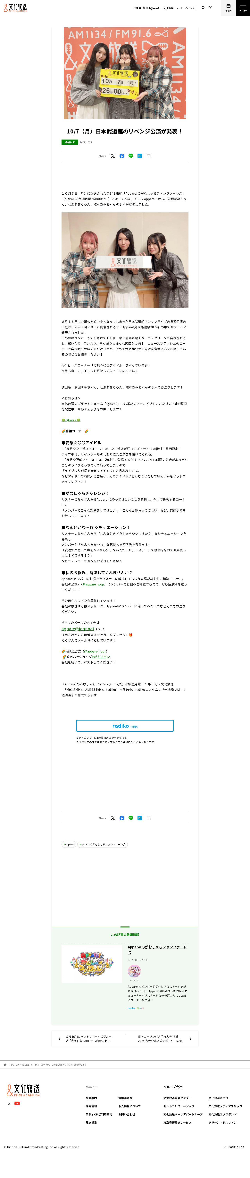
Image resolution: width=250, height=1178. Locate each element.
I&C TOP (14, 1064)
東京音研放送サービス (177, 1122)
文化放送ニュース (173, 8)
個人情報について (129, 1106)
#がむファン (101, 656)
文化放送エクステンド (223, 1114)
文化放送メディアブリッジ (225, 1106)
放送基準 (91, 1122)
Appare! (69, 844)
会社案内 (91, 1098)
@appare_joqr (93, 584)
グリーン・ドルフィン (223, 1122)
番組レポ (70, 142)
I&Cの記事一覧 (29, 1064)
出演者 (137, 8)
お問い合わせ (126, 1114)
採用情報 (91, 1106)
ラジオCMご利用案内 (99, 1114)
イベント (190, 8)
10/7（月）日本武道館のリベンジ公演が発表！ (63, 1064)
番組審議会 (125, 1098)
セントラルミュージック (178, 1106)
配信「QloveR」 (152, 8)
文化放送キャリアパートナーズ (183, 1114)
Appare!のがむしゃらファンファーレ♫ (103, 844)
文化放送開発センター (177, 1098)
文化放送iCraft (218, 1098)
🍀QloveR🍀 (71, 420)
